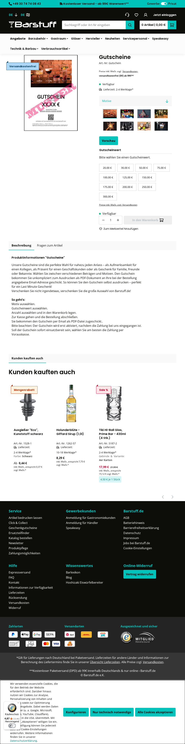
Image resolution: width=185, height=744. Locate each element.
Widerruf (15, 608)
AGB (126, 518)
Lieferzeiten (17, 593)
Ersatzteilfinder (19, 533)
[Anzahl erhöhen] (118, 220)
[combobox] (94, 25)
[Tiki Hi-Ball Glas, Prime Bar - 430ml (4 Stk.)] (114, 403)
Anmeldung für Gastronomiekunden (90, 518)
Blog (69, 577)
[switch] (164, 3)
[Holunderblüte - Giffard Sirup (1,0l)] (71, 403)
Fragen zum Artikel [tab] (50, 245)
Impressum (131, 538)
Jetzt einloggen (164, 15)
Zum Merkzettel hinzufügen (121, 229)
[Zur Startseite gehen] (32, 24)
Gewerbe (153, 4)
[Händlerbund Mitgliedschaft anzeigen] (145, 637)
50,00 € (143, 167)
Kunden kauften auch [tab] (27, 358)
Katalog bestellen (20, 538)
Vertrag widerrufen (139, 574)
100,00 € (108, 177)
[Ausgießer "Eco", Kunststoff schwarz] (28, 403)
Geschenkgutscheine (23, 528)
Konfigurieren (76, 712)
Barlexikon (73, 572)
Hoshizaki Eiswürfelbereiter (84, 582)
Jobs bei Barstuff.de (136, 543)
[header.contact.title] (127, 14)
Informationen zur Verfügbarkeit (31, 588)
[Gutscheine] (49, 93)
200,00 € (127, 187)
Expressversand (19, 572)
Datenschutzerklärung (23, 740)
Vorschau (108, 141)
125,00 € (127, 177)
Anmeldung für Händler (82, 523)
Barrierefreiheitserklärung (141, 528)
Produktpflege (18, 548)
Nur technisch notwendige (112, 712)
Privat (172, 4)
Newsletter (16, 543)
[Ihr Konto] (145, 14)
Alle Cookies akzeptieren (155, 712)
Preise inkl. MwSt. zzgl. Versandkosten (118, 204)
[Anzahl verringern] (103, 220)
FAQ (11, 577)
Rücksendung (18, 598)
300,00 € (108, 196)
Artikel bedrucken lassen (25, 518)
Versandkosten (129, 71)
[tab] (21, 245)
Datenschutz (132, 533)
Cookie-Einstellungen (137, 548)
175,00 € (108, 187)
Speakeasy (73, 528)
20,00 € (107, 167)
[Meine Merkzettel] (136, 14)
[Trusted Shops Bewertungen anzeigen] (127, 637)
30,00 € (125, 167)
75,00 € (161, 167)
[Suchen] (130, 25)
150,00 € (147, 177)
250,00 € (147, 187)
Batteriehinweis (134, 523)
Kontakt (14, 582)
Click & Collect (18, 523)
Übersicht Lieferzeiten (105, 662)
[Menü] (18, 704)
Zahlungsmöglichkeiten (24, 553)
